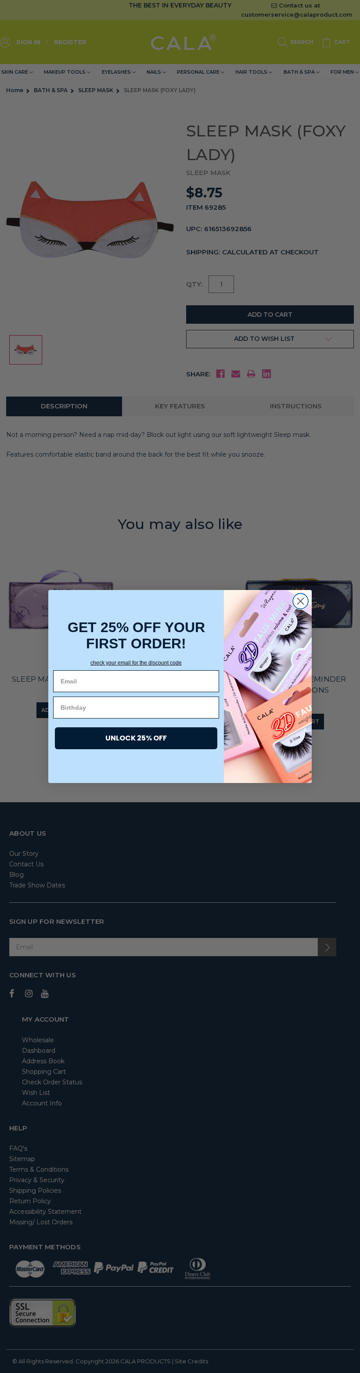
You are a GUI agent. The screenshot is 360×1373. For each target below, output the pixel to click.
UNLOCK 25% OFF (136, 738)
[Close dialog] (300, 601)
